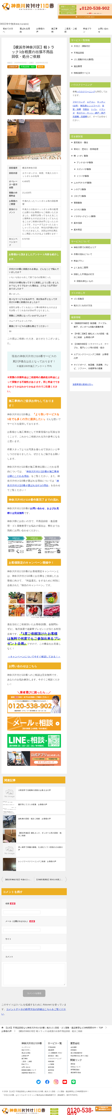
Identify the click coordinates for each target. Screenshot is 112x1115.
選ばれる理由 (25, 30)
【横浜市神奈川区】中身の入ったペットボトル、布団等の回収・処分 (19, 880)
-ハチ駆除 (51, 1064)
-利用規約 (73, 1050)
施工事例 (54, 30)
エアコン (91, 102)
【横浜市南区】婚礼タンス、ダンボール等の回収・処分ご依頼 (40, 834)
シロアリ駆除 (80, 189)
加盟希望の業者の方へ (83, 384)
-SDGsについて (75, 1067)
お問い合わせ (103, 30)
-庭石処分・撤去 (53, 1056)
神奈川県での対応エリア (85, 247)
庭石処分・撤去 (81, 142)
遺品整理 (78, 66)
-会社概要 (73, 1047)
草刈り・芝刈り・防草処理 (86, 149)
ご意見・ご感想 (70, 30)
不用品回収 (79, 53)
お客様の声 (40, 30)
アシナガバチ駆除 (85, 162)
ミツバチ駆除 (83, 176)
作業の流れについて (83, 254)
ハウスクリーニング (86, 91)
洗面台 (86, 109)
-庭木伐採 (51, 1067)
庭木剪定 (78, 229)
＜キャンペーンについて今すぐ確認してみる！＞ (34, 656)
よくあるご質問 (81, 267)
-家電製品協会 (74, 1069)
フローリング (79, 102)
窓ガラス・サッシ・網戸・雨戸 (91, 113)
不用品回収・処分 (28, 67)
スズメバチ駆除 (84, 169)
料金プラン (87, 30)
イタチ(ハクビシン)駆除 (85, 216)
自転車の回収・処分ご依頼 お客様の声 (34, 819)
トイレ (94, 109)
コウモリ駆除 (80, 209)
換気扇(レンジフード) (90, 105)
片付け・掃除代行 (82, 46)
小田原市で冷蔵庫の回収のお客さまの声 (34, 790)
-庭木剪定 (51, 1070)
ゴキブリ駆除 (80, 196)
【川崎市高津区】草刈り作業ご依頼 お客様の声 (51, 880)
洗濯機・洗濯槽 (80, 116)
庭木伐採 (78, 223)
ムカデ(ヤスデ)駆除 (83, 182)
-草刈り (50, 1073)
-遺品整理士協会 (75, 1072)
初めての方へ (8, 30)
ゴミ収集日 (79, 299)
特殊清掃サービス (82, 73)
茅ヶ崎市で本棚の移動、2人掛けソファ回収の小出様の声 (40, 848)
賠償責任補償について (29, 1070)
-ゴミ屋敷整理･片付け (55, 1053)
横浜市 (40, 67)
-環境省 (72, 1064)
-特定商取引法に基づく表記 (79, 1056)
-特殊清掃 (51, 1061)
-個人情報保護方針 (76, 1053)
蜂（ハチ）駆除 (81, 156)
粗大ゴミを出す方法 (83, 305)
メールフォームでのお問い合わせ (85, 17)
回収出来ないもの (85, 281)
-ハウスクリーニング (54, 1058)
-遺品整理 (51, 1050)
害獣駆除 (78, 203)
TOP (54, 1028)
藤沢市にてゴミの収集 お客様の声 (32, 804)
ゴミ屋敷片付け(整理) (84, 59)
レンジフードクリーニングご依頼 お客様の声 (37, 861)
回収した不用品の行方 (84, 274)
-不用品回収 (52, 1047)
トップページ (26, 1047)
